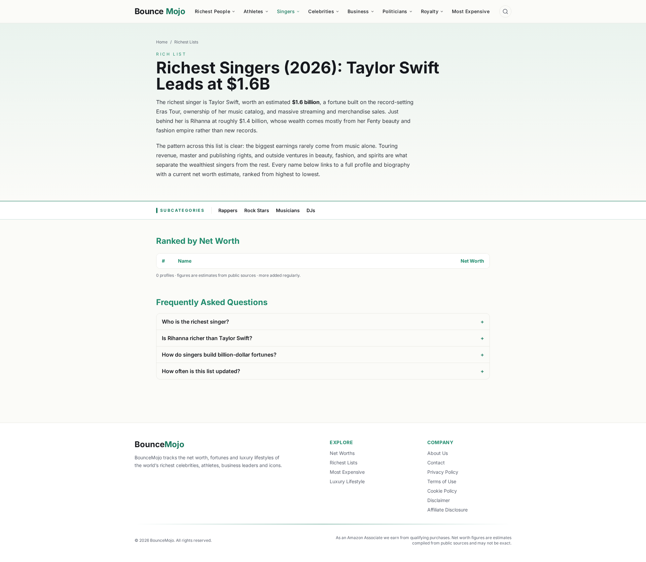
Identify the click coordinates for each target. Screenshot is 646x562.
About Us (437, 453)
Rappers (228, 210)
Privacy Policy (442, 472)
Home (162, 41)
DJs (311, 210)
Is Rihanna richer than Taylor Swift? (323, 338)
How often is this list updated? (323, 371)
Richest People (212, 11)
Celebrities (321, 11)
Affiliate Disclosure (447, 510)
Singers (286, 11)
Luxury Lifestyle (347, 481)
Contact (436, 462)
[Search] (505, 11)
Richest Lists (186, 41)
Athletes (253, 11)
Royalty (429, 11)
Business (358, 11)
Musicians (288, 210)
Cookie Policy (442, 491)
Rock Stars (256, 210)
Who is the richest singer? (323, 321)
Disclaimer (438, 500)
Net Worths (342, 453)
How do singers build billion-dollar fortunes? (323, 354)
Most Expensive (471, 11)
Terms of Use (441, 481)
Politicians (395, 11)
